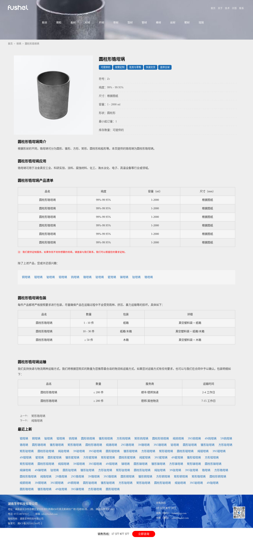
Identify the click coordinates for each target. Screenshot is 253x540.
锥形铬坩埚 (57, 444)
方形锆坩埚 (221, 470)
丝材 (172, 22)
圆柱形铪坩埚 (46, 451)
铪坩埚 (99, 277)
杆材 (101, 22)
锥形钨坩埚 (106, 438)
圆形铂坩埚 (90, 482)
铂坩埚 (50, 277)
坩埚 (201, 22)
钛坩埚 (136, 277)
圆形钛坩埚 (69, 470)
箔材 (130, 22)
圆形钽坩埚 (113, 489)
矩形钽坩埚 (27, 463)
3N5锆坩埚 (110, 476)
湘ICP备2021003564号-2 (29, 523)
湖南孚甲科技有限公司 (31, 518)
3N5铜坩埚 (56, 482)
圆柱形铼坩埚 (213, 463)
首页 (213, 8)
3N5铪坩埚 (95, 451)
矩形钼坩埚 (166, 451)
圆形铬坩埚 (39, 444)
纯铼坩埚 (25, 470)
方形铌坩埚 (90, 457)
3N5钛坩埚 (191, 470)
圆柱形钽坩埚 (46, 463)
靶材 (187, 22)
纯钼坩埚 (203, 451)
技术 (227, 8)
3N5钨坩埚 (194, 438)
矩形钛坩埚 (123, 470)
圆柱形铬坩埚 (93, 444)
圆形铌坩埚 (54, 457)
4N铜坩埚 (73, 482)
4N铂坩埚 (212, 482)
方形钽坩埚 (212, 457)
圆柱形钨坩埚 (160, 438)
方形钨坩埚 (123, 438)
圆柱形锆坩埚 (28, 476)
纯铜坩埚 (25, 482)
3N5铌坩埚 (160, 457)
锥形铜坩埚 (145, 476)
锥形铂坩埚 (108, 482)
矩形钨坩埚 (141, 438)
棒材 (158, 22)
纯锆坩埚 (36, 420)
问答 (234, 8)
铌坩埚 (112, 277)
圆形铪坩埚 (190, 444)
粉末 (44, 22)
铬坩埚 (87, 277)
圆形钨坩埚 (88, 438)
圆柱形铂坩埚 (162, 482)
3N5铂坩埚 (196, 482)
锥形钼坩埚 (130, 451)
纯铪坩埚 (63, 451)
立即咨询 (143, 533)
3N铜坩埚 (40, 482)
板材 (73, 22)
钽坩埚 (63, 277)
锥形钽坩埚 (194, 457)
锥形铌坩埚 (72, 457)
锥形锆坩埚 (44, 489)
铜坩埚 (26, 277)
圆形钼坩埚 (113, 451)
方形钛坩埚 (105, 470)
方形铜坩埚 (163, 476)
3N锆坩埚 (94, 476)
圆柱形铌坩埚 (127, 457)
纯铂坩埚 (180, 482)
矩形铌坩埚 (108, 457)
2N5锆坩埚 (77, 476)
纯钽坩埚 (63, 463)
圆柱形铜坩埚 (218, 476)
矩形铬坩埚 (74, 444)
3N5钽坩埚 (95, 463)
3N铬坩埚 (144, 444)
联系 (241, 8)
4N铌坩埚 (177, 457)
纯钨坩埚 (178, 438)
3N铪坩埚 (79, 451)
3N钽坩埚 (79, 463)
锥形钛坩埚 (87, 470)
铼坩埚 (124, 277)
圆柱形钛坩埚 (142, 470)
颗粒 (58, 22)
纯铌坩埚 (144, 457)
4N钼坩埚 (25, 457)
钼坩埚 (38, 277)
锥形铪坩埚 (207, 444)
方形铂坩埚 (125, 482)
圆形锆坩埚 (27, 489)
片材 (87, 22)
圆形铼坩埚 (140, 463)
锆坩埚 (148, 277)
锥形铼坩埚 (158, 463)
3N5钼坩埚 (219, 451)
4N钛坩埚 (61, 489)
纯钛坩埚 (159, 470)
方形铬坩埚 (95, 489)
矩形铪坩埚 (27, 451)
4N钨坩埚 (210, 438)
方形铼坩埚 (176, 463)
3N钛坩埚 (175, 470)
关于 (220, 8)
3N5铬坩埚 (160, 444)
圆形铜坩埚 (127, 476)
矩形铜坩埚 (181, 476)
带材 (115, 22)
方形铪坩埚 (225, 444)
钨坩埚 (75, 277)
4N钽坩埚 (111, 463)
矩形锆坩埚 (38, 415)
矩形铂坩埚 (143, 482)
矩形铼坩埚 (194, 463)
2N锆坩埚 (61, 476)
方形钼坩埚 (148, 451)
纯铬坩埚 (111, 444)
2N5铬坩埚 (127, 444)
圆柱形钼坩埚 (185, 451)
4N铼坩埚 (40, 470)
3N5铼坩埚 (77, 489)
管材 (144, 22)
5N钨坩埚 (226, 438)
